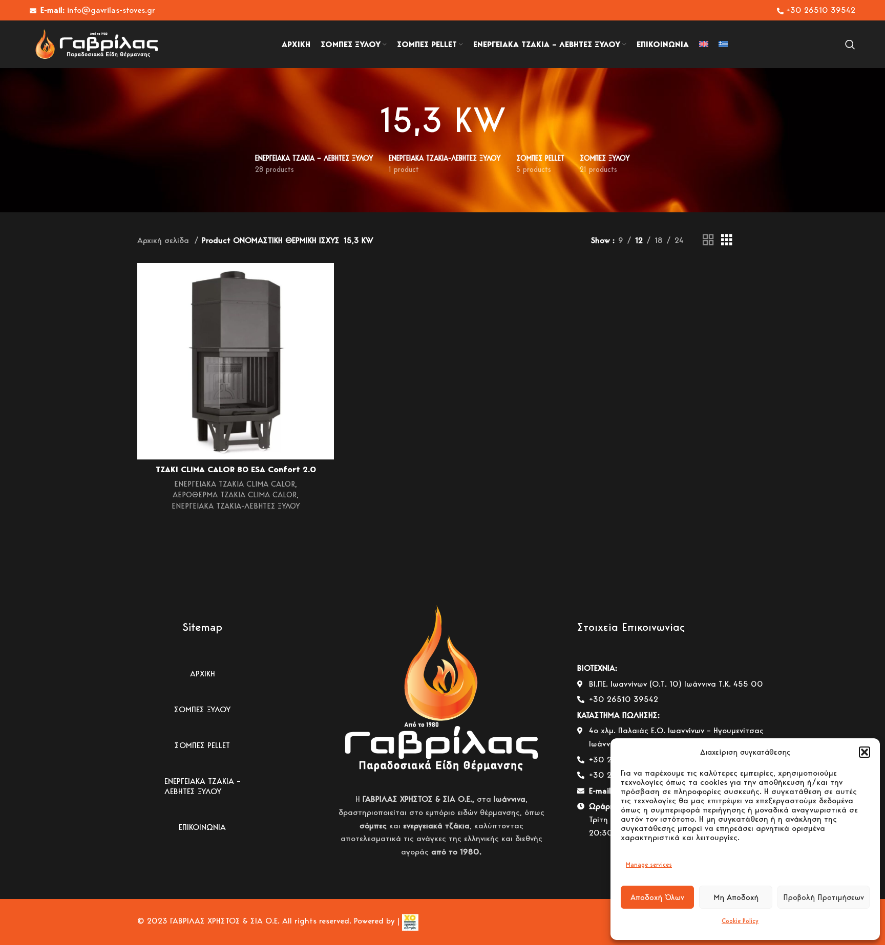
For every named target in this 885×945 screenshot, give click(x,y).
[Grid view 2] (708, 240)
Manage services (649, 864)
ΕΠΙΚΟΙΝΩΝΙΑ (202, 827)
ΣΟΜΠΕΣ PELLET (202, 745)
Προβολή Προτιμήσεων (823, 897)
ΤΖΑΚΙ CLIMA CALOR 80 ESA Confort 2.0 (236, 469)
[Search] (850, 44)
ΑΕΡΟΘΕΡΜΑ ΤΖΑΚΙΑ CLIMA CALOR (235, 494)
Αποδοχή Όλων (657, 897)
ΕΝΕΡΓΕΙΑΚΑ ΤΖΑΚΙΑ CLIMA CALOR (234, 484)
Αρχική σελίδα (164, 240)
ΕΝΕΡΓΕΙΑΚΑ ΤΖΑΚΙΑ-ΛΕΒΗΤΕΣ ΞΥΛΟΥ (236, 506)
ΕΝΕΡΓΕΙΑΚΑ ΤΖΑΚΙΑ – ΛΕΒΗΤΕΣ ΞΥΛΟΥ (202, 786)
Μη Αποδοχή (735, 897)
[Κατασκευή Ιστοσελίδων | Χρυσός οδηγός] (408, 921)
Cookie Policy (740, 921)
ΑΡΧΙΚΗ (202, 673)
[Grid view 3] (726, 240)
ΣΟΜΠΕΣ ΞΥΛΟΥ (202, 709)
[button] (864, 752)
